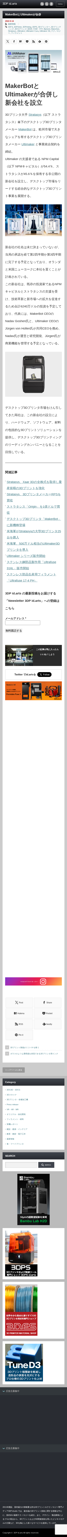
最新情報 (12, 24)
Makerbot (55, 29)
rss (42, 4)
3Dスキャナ (12, 1095)
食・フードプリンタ (15, 1144)
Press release (12, 1104)
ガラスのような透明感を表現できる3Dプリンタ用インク (34, 1054)
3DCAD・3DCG (13, 1090)
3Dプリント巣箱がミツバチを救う (24, 1047)
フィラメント (16, 33)
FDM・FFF (38, 29)
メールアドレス (15, 618)
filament (47, 29)
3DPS (34, 27)
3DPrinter (18, 27)
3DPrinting (27, 27)
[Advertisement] (33, 839)
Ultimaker (21, 31)
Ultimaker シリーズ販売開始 (26, 556)
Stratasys (12, 31)
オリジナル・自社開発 (16, 1114)
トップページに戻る (13, 1070)
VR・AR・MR (13, 1109)
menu (60, 4)
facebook (51, 4)
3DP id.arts (18, 1533)
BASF (30, 29)
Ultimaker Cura (32, 31)
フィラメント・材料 (15, 1119)
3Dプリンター (44, 27)
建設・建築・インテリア (17, 1129)
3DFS (10, 27)
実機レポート (12, 1124)
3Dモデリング (21, 29)
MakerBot (25, 129)
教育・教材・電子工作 (16, 1134)
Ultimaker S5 (45, 31)
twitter (47, 4)
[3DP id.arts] (16, 3)
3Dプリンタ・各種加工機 (17, 1099)
